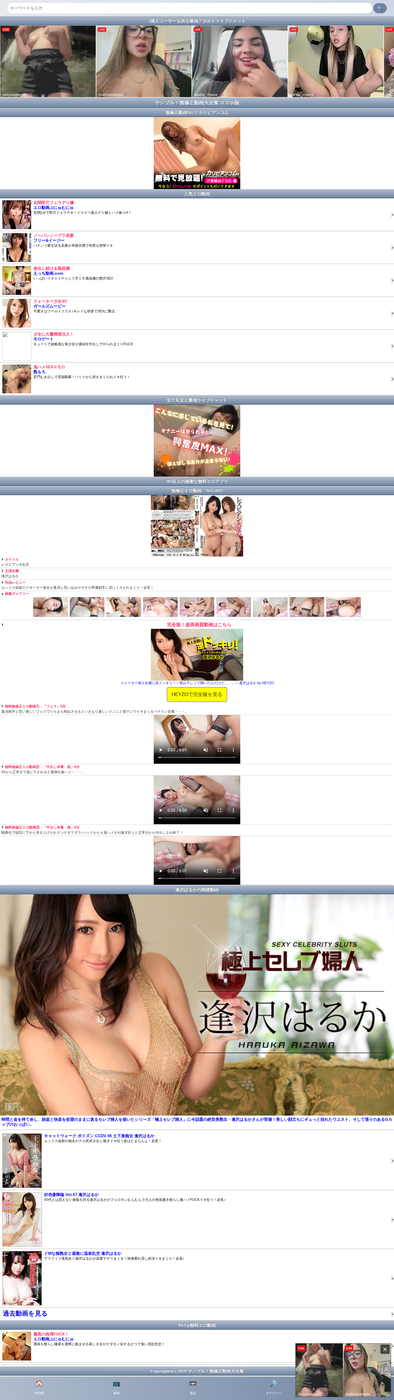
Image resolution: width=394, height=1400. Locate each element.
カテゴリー (274, 1387)
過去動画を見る (25, 1313)
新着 (116, 1387)
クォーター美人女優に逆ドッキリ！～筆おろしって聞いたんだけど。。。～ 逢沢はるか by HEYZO (197, 683)
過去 (193, 1387)
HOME (39, 1387)
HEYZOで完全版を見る (197, 694)
